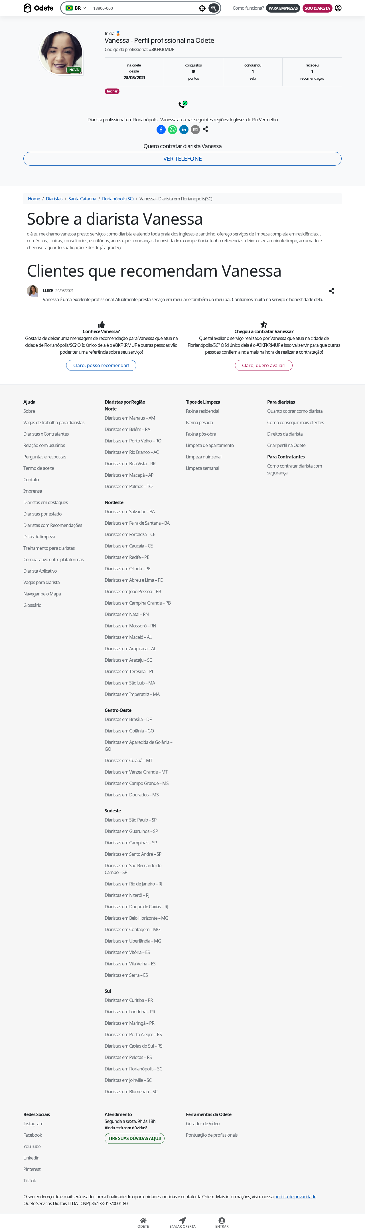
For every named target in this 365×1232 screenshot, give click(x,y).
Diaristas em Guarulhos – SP (131, 831)
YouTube (31, 1146)
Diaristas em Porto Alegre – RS (133, 1034)
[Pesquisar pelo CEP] (213, 8)
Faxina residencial (202, 411)
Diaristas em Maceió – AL (128, 637)
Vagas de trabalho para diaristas (53, 422)
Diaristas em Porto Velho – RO (133, 441)
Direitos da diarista (285, 434)
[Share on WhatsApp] (172, 129)
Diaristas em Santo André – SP (133, 854)
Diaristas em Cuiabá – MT (128, 760)
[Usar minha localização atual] (202, 8)
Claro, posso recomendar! (101, 365)
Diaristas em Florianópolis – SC (133, 1069)
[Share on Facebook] (161, 129)
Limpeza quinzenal (203, 457)
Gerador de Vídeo (203, 1123)
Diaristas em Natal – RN (127, 614)
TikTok (29, 1180)
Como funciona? (248, 8)
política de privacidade (295, 1196)
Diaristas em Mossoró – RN (130, 626)
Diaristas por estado (42, 514)
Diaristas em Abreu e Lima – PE (134, 580)
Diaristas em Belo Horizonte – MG (136, 918)
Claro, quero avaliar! (263, 365)
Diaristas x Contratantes (46, 434)
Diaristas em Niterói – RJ (127, 895)
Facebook (32, 1135)
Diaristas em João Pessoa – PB (133, 591)
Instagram (33, 1123)
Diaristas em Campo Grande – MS (137, 783)
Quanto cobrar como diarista (295, 411)
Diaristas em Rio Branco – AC (132, 452)
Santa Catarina (82, 199)
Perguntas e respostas (44, 457)
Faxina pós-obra (201, 434)
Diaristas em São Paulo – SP (131, 820)
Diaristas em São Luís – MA (130, 683)
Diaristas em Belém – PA (127, 429)
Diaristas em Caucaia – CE (129, 546)
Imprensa (32, 491)
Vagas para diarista (41, 582)
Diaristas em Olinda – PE (127, 568)
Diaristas (54, 199)
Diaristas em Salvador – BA (130, 511)
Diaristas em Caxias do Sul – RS (133, 1046)
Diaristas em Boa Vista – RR (130, 463)
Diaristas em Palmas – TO (129, 486)
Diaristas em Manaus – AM (130, 418)
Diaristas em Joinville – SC (128, 1080)
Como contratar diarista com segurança (294, 469)
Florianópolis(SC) (117, 199)
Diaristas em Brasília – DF (128, 719)
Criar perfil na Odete (286, 445)
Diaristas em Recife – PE (127, 557)
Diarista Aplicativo (40, 571)
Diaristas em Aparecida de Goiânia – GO (138, 745)
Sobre (29, 411)
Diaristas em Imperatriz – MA (132, 694)
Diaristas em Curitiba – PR (129, 1000)
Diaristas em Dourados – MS (132, 795)
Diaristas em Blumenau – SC (131, 1091)
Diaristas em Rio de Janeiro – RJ (133, 884)
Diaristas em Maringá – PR (129, 1023)
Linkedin (31, 1158)
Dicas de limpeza (39, 537)
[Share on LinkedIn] (183, 129)
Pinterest (31, 1169)
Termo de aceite (38, 468)
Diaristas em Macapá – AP (129, 475)
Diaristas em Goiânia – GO (129, 731)
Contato (31, 479)
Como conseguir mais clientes (295, 422)
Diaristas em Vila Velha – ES (130, 964)
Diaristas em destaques (45, 502)
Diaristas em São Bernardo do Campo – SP (133, 868)
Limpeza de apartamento (210, 445)
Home (34, 199)
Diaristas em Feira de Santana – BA (137, 523)
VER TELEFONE (182, 158)
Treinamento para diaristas (49, 548)
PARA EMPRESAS (283, 8)
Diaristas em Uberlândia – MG (133, 941)
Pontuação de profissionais (212, 1135)
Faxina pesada (199, 422)
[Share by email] (195, 129)
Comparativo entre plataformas (53, 559)
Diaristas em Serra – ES (126, 975)
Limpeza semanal (202, 468)
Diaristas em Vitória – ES (127, 952)
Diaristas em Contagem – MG (132, 929)
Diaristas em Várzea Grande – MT (136, 772)
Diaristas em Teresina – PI (129, 671)
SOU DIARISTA (317, 8)
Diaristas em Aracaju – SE (128, 660)
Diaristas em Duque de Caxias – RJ (136, 906)
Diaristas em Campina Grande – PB (138, 603)
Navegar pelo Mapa (42, 594)
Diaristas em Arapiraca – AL (130, 648)
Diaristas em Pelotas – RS (128, 1057)
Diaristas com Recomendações (52, 525)
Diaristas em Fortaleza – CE (130, 534)
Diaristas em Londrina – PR (130, 1011)
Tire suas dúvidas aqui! (134, 1138)
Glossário (32, 605)
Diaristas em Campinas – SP (131, 843)
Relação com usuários (44, 445)
